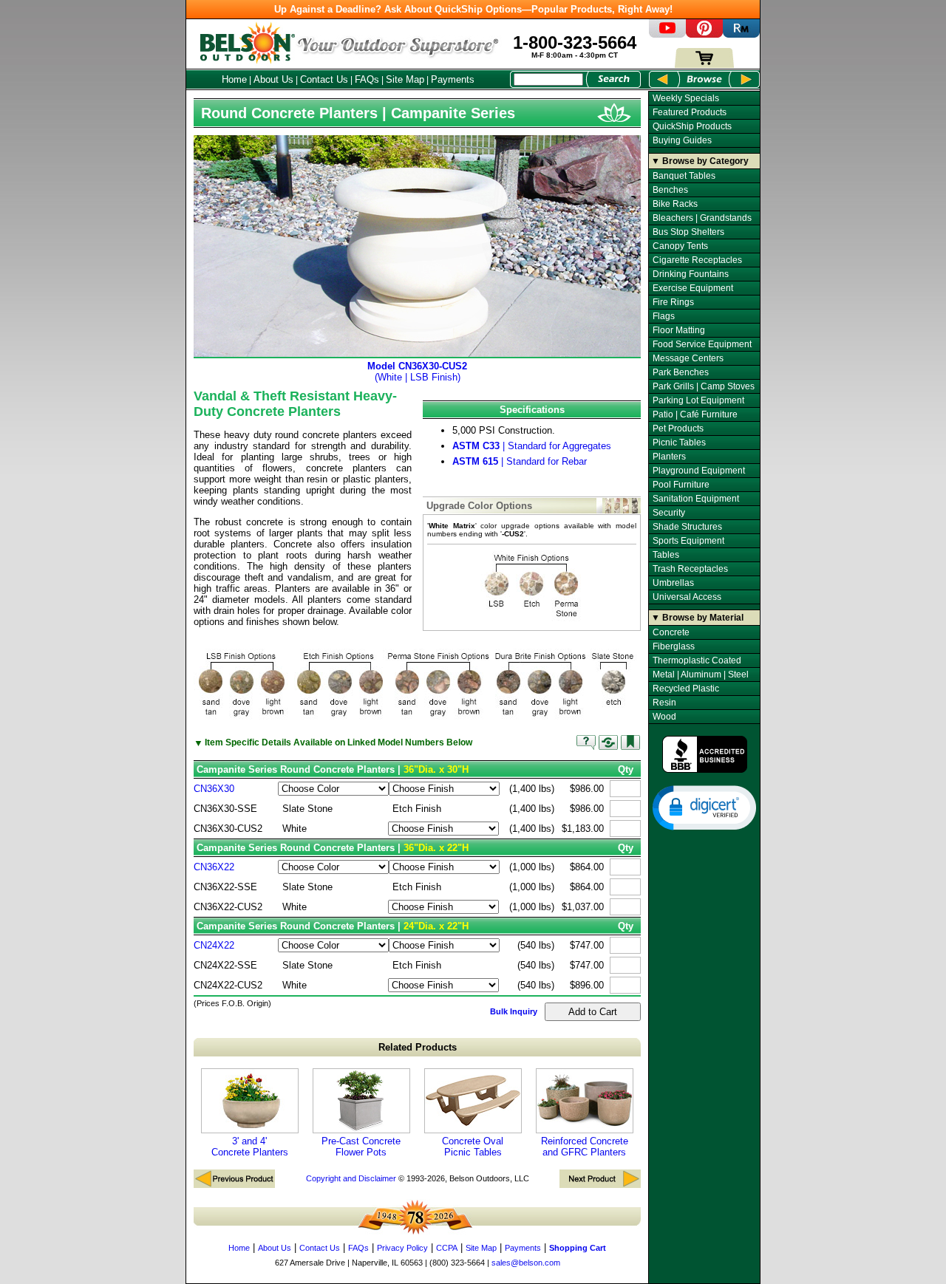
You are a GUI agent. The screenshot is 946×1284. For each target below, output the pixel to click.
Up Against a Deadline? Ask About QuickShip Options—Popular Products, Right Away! (473, 9)
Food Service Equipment (702, 344)
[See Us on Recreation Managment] (741, 34)
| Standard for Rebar (519, 461)
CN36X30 (214, 788)
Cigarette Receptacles (697, 260)
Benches (670, 190)
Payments (452, 79)
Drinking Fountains (691, 274)
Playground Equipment (699, 470)
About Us (273, 79)
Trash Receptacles (690, 569)
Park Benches (681, 372)
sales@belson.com (525, 1262)
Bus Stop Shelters (688, 232)
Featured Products (689, 112)
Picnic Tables (679, 442)
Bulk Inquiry (513, 1011)
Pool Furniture (681, 484)
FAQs (367, 79)
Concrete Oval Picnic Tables (472, 1147)
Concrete (671, 632)
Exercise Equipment (693, 288)
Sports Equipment (688, 541)
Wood (664, 716)
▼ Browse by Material (697, 617)
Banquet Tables (684, 176)
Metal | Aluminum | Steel (701, 674)
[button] (704, 807)
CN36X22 (214, 866)
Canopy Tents (680, 246)
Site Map (405, 79)
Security (669, 513)
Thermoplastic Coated (697, 660)
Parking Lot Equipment (698, 400)
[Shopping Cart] (704, 64)
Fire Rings (673, 302)
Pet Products (678, 428)
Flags (664, 316)
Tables (666, 555)
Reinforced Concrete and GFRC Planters (584, 1147)
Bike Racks (675, 204)
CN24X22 (214, 945)
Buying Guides (682, 140)
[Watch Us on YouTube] (667, 34)
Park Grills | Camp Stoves (704, 386)
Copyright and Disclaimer (351, 1178)
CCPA (446, 1247)
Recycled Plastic (686, 688)
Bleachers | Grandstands (702, 218)
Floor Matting (679, 330)
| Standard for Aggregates (531, 445)
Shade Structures (687, 527)
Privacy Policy (402, 1247)
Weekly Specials (686, 98)
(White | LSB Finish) (417, 372)
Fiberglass (674, 646)
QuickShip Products (692, 126)
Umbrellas (673, 583)
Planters (669, 456)
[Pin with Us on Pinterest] (704, 34)
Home (234, 79)
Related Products (417, 1047)
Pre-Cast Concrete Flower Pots (361, 1147)
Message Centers (688, 358)
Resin (664, 702)
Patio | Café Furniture (695, 414)
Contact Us (324, 79)
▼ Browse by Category (700, 161)
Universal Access (687, 597)
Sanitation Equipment (696, 499)
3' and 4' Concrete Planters (249, 1147)
